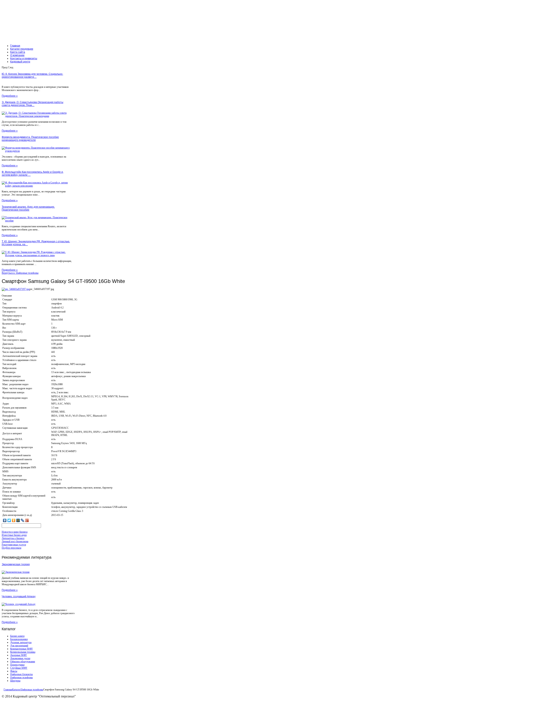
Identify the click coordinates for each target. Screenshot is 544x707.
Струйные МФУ (18, 667)
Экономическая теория (16, 564)
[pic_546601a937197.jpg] (16, 289)
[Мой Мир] (18, 520)
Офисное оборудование (22, 661)
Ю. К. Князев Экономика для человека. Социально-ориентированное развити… (32, 75)
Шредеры (15, 680)
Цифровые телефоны (21, 677)
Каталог (16, 689)
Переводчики (17, 664)
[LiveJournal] (22, 520)
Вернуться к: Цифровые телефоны (20, 272)
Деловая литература (20, 642)
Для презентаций (19, 645)
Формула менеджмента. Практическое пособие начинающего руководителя (30, 139)
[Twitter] (9, 520)
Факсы (13, 671)
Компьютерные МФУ (21, 648)
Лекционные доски (20, 658)
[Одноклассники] (13, 520)
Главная (8, 689)
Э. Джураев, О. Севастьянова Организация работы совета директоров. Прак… (32, 104)
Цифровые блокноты (21, 674)
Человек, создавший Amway (18, 596)
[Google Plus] (27, 520)
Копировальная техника (22, 651)
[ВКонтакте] (5, 520)
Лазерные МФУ (18, 655)
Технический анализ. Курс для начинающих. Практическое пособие (28, 208)
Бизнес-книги (17, 636)
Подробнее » (10, 95)
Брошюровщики (19, 639)
